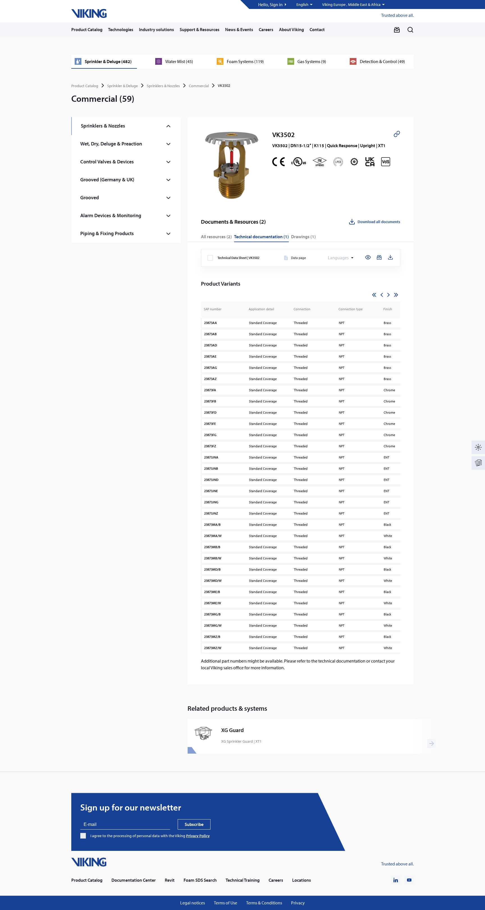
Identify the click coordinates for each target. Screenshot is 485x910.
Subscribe (194, 824)
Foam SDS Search (200, 880)
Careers (266, 29)
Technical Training (243, 880)
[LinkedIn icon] (395, 880)
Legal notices (192, 903)
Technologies (120, 29)
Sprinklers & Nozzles (163, 86)
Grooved (89, 197)
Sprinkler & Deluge (122, 86)
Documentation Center (133, 880)
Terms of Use (225, 903)
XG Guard (232, 730)
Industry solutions (156, 29)
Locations (301, 880)
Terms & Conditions (264, 903)
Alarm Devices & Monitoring (110, 215)
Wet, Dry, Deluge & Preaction (111, 143)
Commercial (199, 86)
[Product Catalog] (478, 447)
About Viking (291, 29)
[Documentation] (478, 463)
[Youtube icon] (409, 880)
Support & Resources (199, 29)
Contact (317, 29)
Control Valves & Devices (107, 161)
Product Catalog (86, 29)
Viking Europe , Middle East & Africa (351, 4)
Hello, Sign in (270, 4)
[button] (304, 4)
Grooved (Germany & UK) (107, 179)
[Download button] (397, 29)
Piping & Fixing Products (107, 233)
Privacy (298, 903)
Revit (170, 880)
